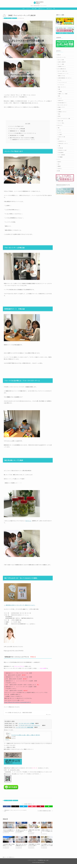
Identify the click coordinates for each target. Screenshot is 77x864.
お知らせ (59, 54)
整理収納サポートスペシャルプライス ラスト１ (24, 139)
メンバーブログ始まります (17, 126)
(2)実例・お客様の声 (62, 62)
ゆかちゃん (28, 521)
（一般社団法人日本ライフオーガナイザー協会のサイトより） (19, 605)
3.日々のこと (14, 18)
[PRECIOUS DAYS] (38, 2)
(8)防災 (59, 116)
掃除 (59, 96)
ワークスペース (61, 84)
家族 (58, 127)
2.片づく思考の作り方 (7, 18)
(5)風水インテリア (61, 107)
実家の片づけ (60, 100)
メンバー (59, 159)
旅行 (58, 139)
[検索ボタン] (54, 9)
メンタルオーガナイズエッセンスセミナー (29, 725)
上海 (59, 145)
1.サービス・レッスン (61, 57)
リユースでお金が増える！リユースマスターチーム (23, 133)
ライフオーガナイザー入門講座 (26, 723)
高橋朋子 (59, 166)
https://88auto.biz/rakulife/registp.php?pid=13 (17, 702)
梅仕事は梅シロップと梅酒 (17, 135)
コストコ (60, 132)
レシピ (59, 130)
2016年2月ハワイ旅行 (62, 150)
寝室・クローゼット (62, 87)
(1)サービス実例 (61, 59)
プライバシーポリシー (33, 860)
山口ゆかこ (60, 168)
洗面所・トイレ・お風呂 (62, 93)
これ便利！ (60, 134)
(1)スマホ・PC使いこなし (62, 71)
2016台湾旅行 (61, 152)
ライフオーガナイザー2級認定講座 (24, 727)
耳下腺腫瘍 (60, 157)
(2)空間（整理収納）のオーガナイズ (64, 78)
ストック (60, 98)
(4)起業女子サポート (62, 66)
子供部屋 (60, 91)
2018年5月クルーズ (62, 141)
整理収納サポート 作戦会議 (17, 131)
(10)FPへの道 (60, 120)
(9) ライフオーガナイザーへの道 (64, 118)
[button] (7, 806)
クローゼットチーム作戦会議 (17, 128)
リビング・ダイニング (62, 82)
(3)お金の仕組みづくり (62, 102)
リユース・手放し (61, 123)
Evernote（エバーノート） (63, 73)
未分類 (58, 170)
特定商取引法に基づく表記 (43, 860)
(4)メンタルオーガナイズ (62, 105)
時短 (59, 114)
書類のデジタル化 (61, 75)
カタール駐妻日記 (61, 154)
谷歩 (58, 164)
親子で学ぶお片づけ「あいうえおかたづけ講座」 (22, 137)
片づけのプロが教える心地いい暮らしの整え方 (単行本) (25, 735)
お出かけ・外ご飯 (61, 136)
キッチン (60, 80)
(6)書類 (59, 109)
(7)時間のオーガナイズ (62, 111)
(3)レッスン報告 (61, 64)
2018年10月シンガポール (63, 143)
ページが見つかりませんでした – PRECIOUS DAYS (18, 712)
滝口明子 (59, 161)
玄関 (59, 89)
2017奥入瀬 (60, 148)
